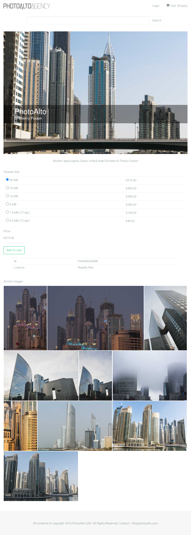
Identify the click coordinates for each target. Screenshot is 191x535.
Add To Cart (14, 250)
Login (155, 6)
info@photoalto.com (144, 523)
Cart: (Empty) (179, 6)
